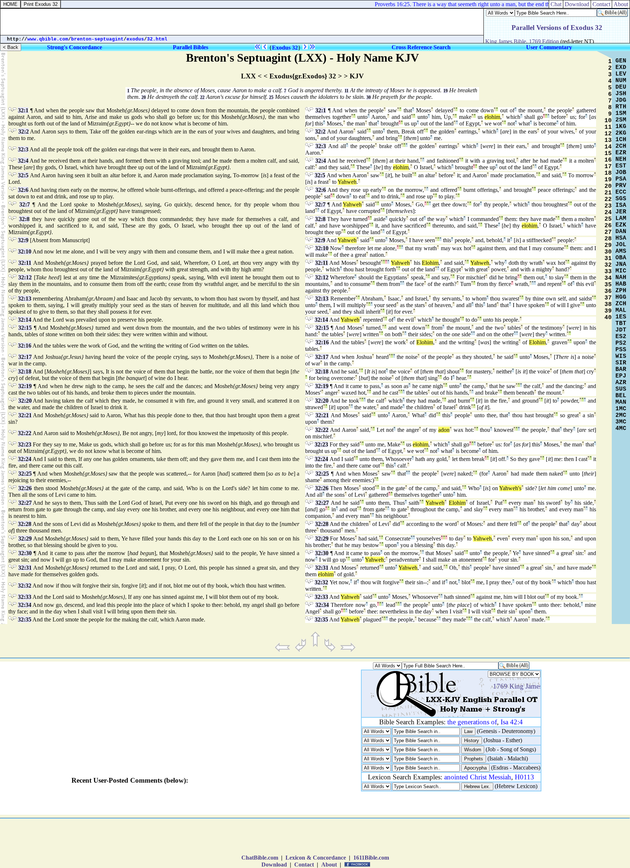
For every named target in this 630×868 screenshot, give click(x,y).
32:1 (23, 110)
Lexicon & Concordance (315, 858)
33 (608, 271)
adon (444, 430)
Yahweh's (510, 488)
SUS (620, 389)
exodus (135, 39)
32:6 (23, 190)
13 (608, 140)
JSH (620, 93)
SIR (620, 363)
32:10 (24, 251)
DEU (620, 87)
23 (608, 206)
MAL (620, 310)
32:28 (24, 524)
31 (608, 258)
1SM (620, 113)
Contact (601, 4)
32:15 (25, 328)
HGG (620, 297)
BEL (620, 395)
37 (608, 298)
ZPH (620, 290)
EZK (620, 225)
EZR (620, 153)
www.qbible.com (47, 39)
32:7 (24, 204)
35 (608, 285)
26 (608, 225)
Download (577, 4)
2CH (620, 146)
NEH (620, 159)
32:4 (23, 161)
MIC (620, 271)
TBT (620, 323)
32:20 (25, 401)
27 (608, 232)
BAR (620, 369)
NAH (620, 277)
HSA (620, 238)
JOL (620, 244)
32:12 (25, 277)
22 (202, 97)
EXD (620, 67)
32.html (157, 39)
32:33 (24, 597)
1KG (620, 126)
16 (608, 160)
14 (608, 147)
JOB (620, 172)
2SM (620, 120)
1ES (620, 317)
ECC (620, 192)
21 (608, 193)
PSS (620, 349)
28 (608, 239)
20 (143, 97)
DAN (620, 231)
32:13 (24, 298)
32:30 (25, 553)
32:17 (25, 357)
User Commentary (549, 47)
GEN (620, 61)
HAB (620, 284)
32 (608, 265)
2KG (620, 133)
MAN (620, 402)
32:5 (23, 175)
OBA (620, 258)
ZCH (620, 304)
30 (368, 97)
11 (347, 90)
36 (608, 291)
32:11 (24, 263)
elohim (492, 117)
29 (608, 245)
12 (608, 134)
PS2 (620, 343)
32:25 (25, 473)
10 (608, 120)
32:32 (24, 585)
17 (608, 166)
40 (608, 317)
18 (608, 173)
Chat (556, 4)
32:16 (24, 345)
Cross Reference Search (421, 47)
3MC (620, 422)
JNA (620, 264)
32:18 (24, 371)
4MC (620, 428)
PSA (620, 179)
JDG (620, 100)
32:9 (23, 240)
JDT (620, 330)
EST (620, 166)
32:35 (24, 619)
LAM (620, 218)
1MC (620, 409)
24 (608, 212)
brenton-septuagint (97, 39)
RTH (620, 107)
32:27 (25, 503)
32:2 (23, 131)
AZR (620, 382)
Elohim (430, 263)
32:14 (24, 320)
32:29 (25, 538)
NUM (620, 80)
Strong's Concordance (74, 47)
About (621, 4)
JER (620, 212)
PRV (620, 185)
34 (608, 278)
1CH (620, 139)
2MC (620, 415)
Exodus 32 (285, 47)
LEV (620, 74)
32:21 (25, 415)
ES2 (620, 336)
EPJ (620, 376)
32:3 (23, 149)
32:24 (24, 459)
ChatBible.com (260, 858)
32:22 (24, 433)
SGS (620, 198)
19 (445, 90)
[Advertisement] (242, 22)
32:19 (25, 386)
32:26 (25, 488)
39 (608, 311)
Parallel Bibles (190, 47)
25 (271, 97)
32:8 (24, 219)
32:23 (24, 444)
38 (608, 304)
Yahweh (347, 182)
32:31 (25, 568)
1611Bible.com (371, 858)
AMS (620, 251)
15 (608, 153)
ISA (620, 205)
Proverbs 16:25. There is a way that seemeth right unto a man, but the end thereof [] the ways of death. (485, 4)
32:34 (24, 605)
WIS (620, 356)
